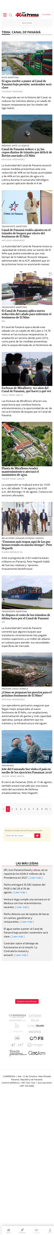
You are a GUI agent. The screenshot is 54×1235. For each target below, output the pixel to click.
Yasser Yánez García (13, 478)
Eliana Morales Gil (12, 552)
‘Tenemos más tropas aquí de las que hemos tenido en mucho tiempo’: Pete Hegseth (27, 545)
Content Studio (36, 1026)
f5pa (36, 1038)
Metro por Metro (17, 1046)
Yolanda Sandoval (12, 91)
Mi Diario (18, 1021)
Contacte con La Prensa (27, 1001)
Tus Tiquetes (18, 1032)
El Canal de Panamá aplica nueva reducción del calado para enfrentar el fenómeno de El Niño (26, 314)
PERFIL (50, 1233)
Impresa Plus (35, 1046)
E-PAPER (36, 1233)
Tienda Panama (18, 1053)
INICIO (8, 1233)
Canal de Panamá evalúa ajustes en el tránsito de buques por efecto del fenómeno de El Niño (26, 233)
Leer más (35, 877)
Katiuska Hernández (13, 159)
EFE (3, 321)
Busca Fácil (36, 1032)
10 (46, 809)
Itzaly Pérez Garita (12, 395)
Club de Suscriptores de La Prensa (18, 1038)
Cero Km (36, 1053)
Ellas (35, 1021)
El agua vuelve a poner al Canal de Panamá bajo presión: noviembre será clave (26, 84)
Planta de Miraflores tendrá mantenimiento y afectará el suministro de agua (20, 471)
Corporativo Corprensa (18, 1016)
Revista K (18, 1026)
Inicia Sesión (27, 23)
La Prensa (36, 1016)
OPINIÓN (22, 1233)
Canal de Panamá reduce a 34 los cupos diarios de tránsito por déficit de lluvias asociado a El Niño (27, 152)
